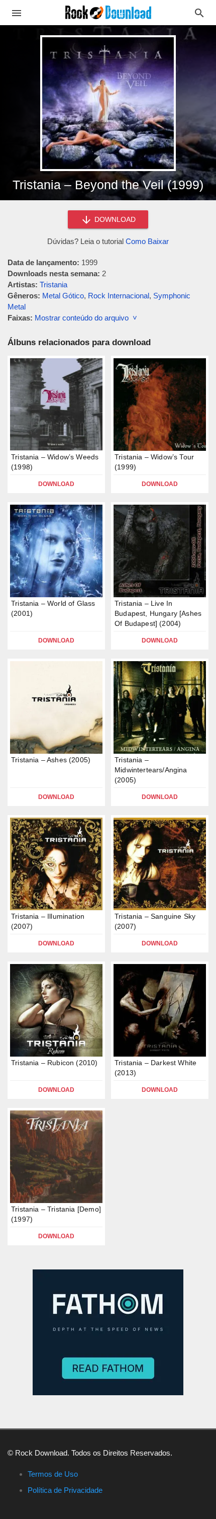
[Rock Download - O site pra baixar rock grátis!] (108, 12)
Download (56, 484)
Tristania (53, 284)
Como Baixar (147, 241)
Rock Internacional (118, 295)
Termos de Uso (53, 1474)
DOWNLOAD (114, 219)
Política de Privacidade (65, 1490)
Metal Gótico (63, 295)
